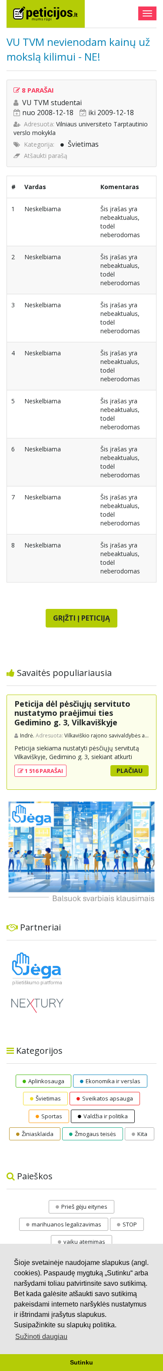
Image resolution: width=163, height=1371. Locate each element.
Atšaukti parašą (45, 155)
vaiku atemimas (84, 1241)
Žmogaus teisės (95, 1134)
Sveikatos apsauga (107, 1098)
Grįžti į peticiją (81, 618)
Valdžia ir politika (105, 1116)
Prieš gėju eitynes (84, 1206)
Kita (142, 1134)
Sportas (51, 1116)
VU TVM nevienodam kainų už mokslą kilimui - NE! (78, 49)
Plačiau (129, 770)
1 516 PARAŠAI (43, 771)
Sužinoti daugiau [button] (41, 1336)
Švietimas (83, 144)
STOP (130, 1224)
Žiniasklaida (37, 1134)
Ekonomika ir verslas (113, 1081)
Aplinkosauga (46, 1081)
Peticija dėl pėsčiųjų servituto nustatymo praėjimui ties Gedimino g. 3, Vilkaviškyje (72, 712)
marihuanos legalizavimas (66, 1224)
